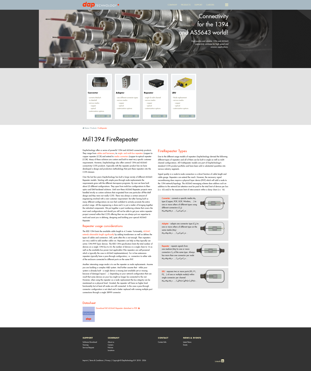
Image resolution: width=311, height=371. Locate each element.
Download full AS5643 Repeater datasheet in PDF (117, 308)
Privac (107, 360)
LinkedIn (218, 361)
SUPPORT (88, 337)
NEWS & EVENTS (192, 337)
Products (93, 128)
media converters (121, 156)
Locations (111, 350)
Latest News (187, 342)
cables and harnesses (105, 153)
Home (87, 128)
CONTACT (163, 337)
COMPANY (114, 337)
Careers (110, 345)
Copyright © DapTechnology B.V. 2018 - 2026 (129, 360)
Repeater (165, 246)
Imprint (85, 360)
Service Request (88, 347)
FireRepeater (102, 128)
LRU (163, 271)
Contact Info (162, 342)
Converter (166, 198)
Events (185, 345)
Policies (110, 347)
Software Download (90, 342)
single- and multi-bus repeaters (130, 153)
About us (111, 342)
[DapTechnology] (101, 4)
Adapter (165, 223)
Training (85, 345)
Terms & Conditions (96, 360)
